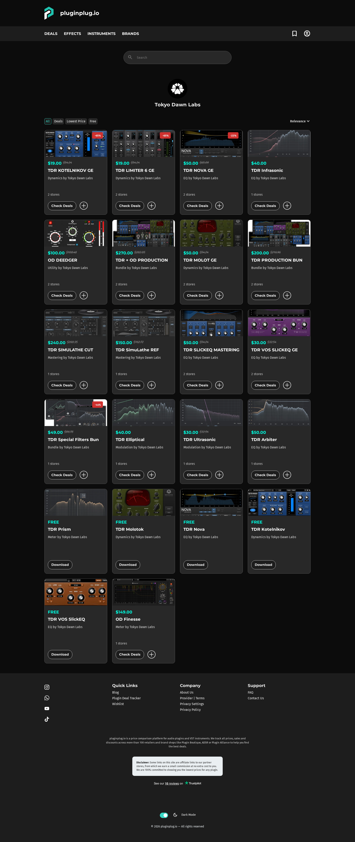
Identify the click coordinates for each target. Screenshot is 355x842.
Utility (53, 268)
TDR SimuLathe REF (137, 349)
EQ (185, 178)
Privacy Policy (190, 710)
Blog (115, 692)
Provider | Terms (192, 698)
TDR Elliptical (130, 439)
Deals (58, 121)
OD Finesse (128, 619)
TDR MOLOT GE (200, 260)
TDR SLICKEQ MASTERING (211, 349)
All (48, 121)
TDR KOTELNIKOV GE (70, 170)
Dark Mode (184, 815)
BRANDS (130, 33)
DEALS (50, 33)
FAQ (250, 692)
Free (93, 121)
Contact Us (256, 698)
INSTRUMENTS (101, 33)
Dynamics (55, 178)
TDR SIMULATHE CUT (70, 349)
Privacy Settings (192, 704)
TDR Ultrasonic (199, 439)
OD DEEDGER (62, 260)
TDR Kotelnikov (268, 529)
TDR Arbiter (264, 439)
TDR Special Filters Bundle (77, 439)
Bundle (121, 268)
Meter (52, 537)
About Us (186, 692)
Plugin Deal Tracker (126, 698)
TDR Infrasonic (267, 170)
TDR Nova (194, 529)
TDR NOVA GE (198, 170)
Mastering (55, 358)
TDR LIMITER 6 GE (135, 170)
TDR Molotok (130, 529)
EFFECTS (72, 33)
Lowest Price (76, 121)
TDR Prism (59, 529)
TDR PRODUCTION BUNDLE (281, 260)
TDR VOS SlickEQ (66, 619)
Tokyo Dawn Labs (80, 178)
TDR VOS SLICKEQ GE (274, 349)
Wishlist (118, 704)
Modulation (125, 447)
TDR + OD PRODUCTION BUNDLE (151, 260)
